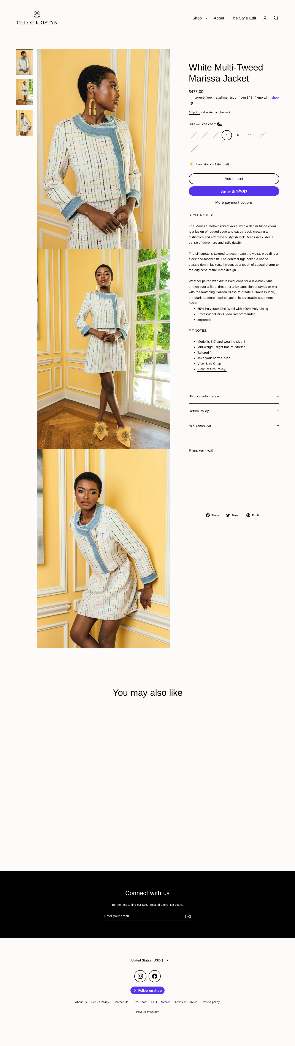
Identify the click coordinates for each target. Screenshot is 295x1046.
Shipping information (204, 396)
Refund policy (211, 1002)
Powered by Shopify (147, 1012)
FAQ (154, 1002)
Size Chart (213, 363)
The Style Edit (243, 18)
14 (194, 148)
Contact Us (121, 1002)
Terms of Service (186, 1002)
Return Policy (199, 411)
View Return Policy (212, 369)
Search (165, 1002)
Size (203, 124)
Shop (197, 18)
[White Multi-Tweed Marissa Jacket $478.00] (200, 477)
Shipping (194, 112)
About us (81, 1002)
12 (262, 135)
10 (249, 135)
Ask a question (200, 425)
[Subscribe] (187, 916)
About (219, 18)
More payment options (234, 202)
